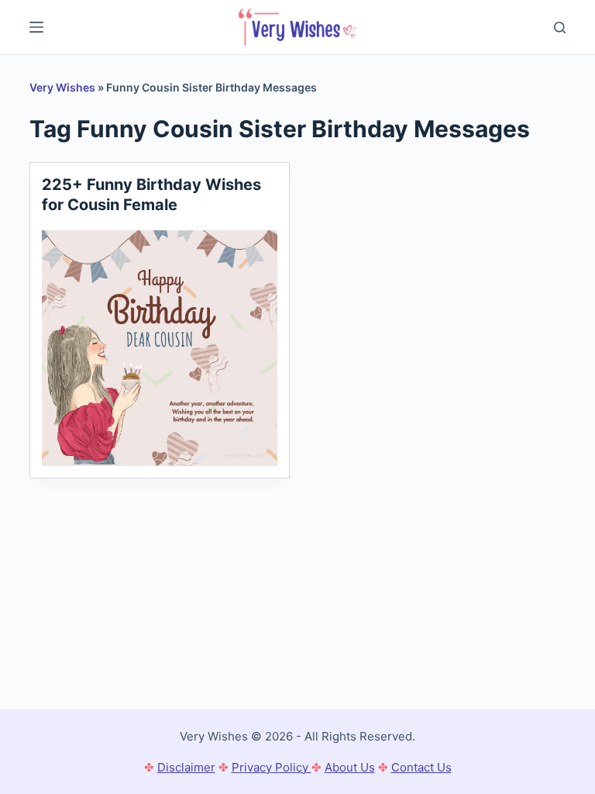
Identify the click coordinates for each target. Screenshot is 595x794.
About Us (350, 767)
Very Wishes (62, 87)
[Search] (560, 27)
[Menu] (36, 27)
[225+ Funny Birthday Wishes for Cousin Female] (159, 348)
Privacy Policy (271, 767)
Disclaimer (186, 767)
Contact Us (421, 767)
